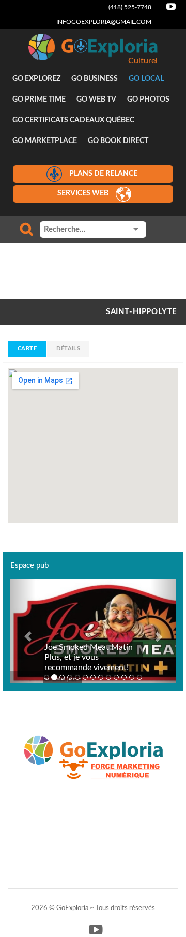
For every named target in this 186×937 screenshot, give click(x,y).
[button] (22, 631)
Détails (68, 348)
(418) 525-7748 (130, 7)
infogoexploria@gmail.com (103, 22)
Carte (27, 348)
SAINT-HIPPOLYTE (141, 312)
